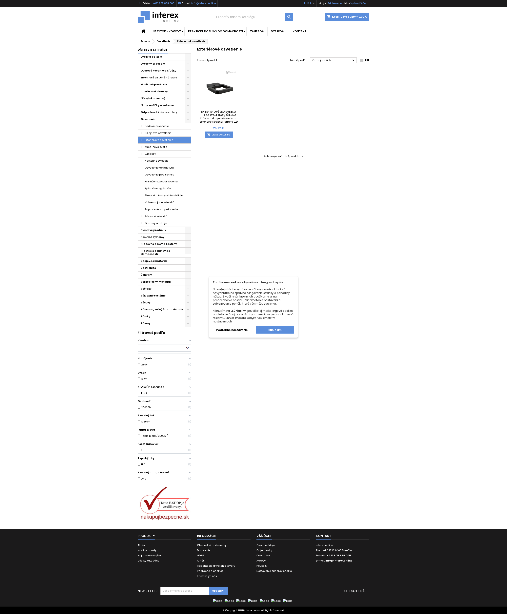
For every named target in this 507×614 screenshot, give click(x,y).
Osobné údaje (265, 545)
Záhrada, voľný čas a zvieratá (162, 309)
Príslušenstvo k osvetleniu (161, 181)
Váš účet (264, 536)
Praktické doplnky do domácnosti (215, 31)
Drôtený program (153, 64)
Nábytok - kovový (167, 31)
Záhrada (257, 31)
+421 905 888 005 (163, 3)
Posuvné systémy (152, 237)
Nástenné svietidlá (157, 161)
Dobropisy (263, 555)
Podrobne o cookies (210, 571)
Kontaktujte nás (207, 576)
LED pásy (150, 154)
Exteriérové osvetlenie (159, 140)
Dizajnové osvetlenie (158, 133)
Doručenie (204, 550)
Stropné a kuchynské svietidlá (164, 195)
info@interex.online (203, 3)
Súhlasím (275, 330)
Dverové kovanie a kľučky (158, 70)
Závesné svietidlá (156, 216)
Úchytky (146, 275)
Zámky (145, 316)
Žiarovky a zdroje (156, 223)
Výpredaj (278, 31)
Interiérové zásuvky (154, 91)
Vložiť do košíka (218, 134)
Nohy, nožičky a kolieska (157, 105)
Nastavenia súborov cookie (274, 571)
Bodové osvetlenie (157, 126)
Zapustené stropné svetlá (161, 209)
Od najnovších (334, 60)
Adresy (261, 561)
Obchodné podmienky (211, 545)
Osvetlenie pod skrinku (159, 174)
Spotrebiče (148, 268)
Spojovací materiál (154, 261)
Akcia (141, 545)
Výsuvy (146, 302)
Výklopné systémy (153, 295)
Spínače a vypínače (158, 188)
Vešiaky (146, 289)
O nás (201, 561)
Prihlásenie (335, 3)
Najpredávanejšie (149, 555)
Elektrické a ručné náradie (159, 77)
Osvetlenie (148, 119)
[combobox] (253, 17)
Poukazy (261, 566)
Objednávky (264, 550)
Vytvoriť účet (359, 3)
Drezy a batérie (151, 57)
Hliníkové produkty (154, 84)
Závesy (146, 323)
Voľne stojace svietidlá (159, 202)
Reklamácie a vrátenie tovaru (216, 566)
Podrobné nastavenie (232, 330)
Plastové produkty (153, 230)
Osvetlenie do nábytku (159, 168)
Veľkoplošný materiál (156, 282)
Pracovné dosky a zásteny (159, 244)
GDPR (200, 555)
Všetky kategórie (153, 50)
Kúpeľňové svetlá (156, 147)
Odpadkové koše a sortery (159, 112)
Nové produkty (147, 550)
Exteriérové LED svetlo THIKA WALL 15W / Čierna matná (218, 115)
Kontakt (299, 31)
